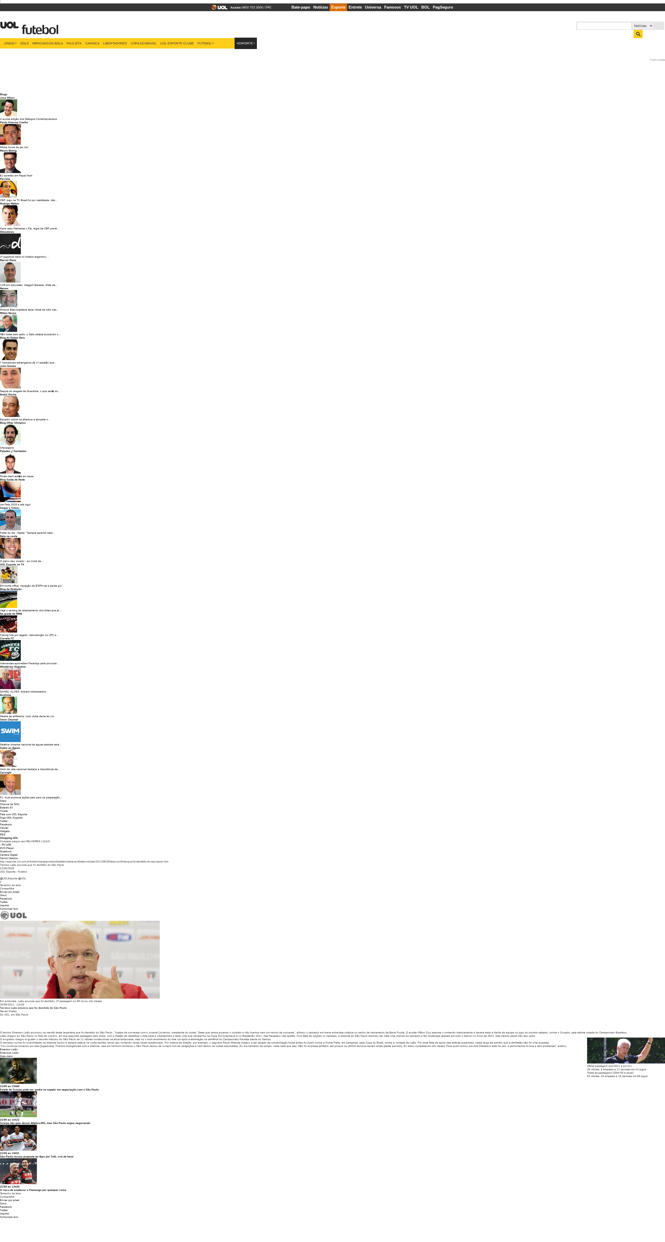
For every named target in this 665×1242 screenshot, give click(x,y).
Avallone (5, 695)
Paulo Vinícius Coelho (14, 122)
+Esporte (244, 43)
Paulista (74, 43)
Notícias (320, 7)
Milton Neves (8, 313)
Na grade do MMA (11, 613)
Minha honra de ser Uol (14, 147)
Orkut (3, 895)
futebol (39, 27)
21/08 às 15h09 (9, 1086)
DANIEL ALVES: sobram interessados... (24, 691)
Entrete (355, 7)
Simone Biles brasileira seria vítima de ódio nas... (29, 309)
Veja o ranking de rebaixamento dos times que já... (30, 610)
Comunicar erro (9, 908)
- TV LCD (5, 844)
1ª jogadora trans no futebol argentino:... (24, 256)
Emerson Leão (9, 1049)
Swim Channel (9, 719)
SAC (268, 7)
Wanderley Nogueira (13, 666)
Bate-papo (300, 7)
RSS (2, 834)
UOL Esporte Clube (177, 43)
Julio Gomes (8, 366)
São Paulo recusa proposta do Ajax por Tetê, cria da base (37, 1156)
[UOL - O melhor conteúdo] (217, 9)
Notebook (6, 851)
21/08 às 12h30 (9, 1186)
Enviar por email (9, 892)
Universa (373, 7)
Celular (4, 827)
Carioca (92, 43)
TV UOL (411, 7)
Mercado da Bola (47, 43)
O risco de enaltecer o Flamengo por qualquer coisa (33, 1190)
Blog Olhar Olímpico (13, 422)
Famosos (392, 7)
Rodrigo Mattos (9, 203)
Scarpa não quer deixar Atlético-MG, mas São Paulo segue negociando (45, 1123)
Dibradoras (7, 232)
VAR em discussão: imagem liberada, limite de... (29, 285)
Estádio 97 (6, 807)
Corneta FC (7, 638)
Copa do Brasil (144, 43)
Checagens (7, 447)
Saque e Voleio (9, 508)
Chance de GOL (10, 804)
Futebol (204, 43)
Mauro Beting (8, 150)
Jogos (9, 43)
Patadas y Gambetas (13, 451)
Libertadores (115, 43)
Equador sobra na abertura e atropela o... (25, 419)
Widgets (5, 831)
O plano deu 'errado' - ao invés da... (21, 561)
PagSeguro (443, 7)
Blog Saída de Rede (12, 479)
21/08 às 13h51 (9, 1153)
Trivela (4, 811)
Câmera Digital (8, 854)
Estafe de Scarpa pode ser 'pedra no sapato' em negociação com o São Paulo (49, 1089)
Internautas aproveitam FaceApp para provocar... (29, 663)
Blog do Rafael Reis (12, 337)
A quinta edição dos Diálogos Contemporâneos (28, 119)
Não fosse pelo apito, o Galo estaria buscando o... (30, 334)
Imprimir (4, 905)
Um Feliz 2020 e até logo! (15, 504)
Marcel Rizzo (8, 260)
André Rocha (8, 394)
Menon (4, 288)
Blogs (3, 94)
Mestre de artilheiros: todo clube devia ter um (27, 716)
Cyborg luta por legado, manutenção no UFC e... (29, 635)
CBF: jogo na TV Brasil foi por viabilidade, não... (29, 200)
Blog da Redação (11, 589)
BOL (425, 7)
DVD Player (7, 848)
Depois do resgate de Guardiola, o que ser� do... (30, 391)
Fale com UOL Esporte (13, 814)
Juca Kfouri (7, 97)
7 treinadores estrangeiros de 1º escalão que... (28, 362)
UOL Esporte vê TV (12, 564)
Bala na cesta (8, 536)
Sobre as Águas (10, 748)
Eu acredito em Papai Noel (16, 175)
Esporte (338, 7)
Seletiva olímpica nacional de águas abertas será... (31, 744)
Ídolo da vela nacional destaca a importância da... (30, 769)
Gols (24, 43)
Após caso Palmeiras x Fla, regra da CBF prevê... (29, 228)
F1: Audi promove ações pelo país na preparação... (31, 797)
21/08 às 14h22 (9, 1119)
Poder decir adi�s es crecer (17, 476)
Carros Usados (9, 858)
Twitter (4, 821)
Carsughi (5, 772)
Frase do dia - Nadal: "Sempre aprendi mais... (27, 532)
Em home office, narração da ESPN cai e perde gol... (32, 585)
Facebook (6, 824)
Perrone (5, 179)
